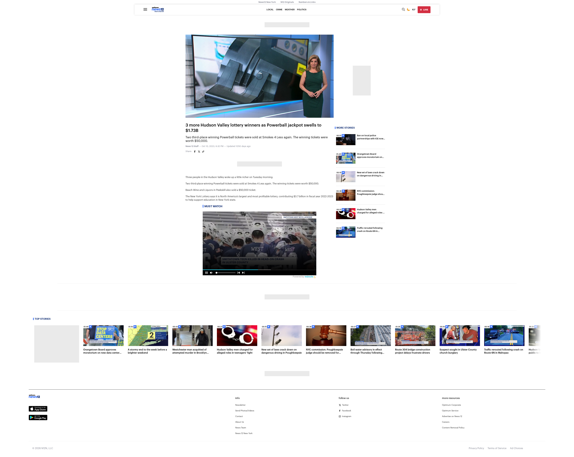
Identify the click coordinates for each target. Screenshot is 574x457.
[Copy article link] (203, 151)
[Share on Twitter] (199, 151)
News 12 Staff (192, 146)
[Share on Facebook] (195, 151)
